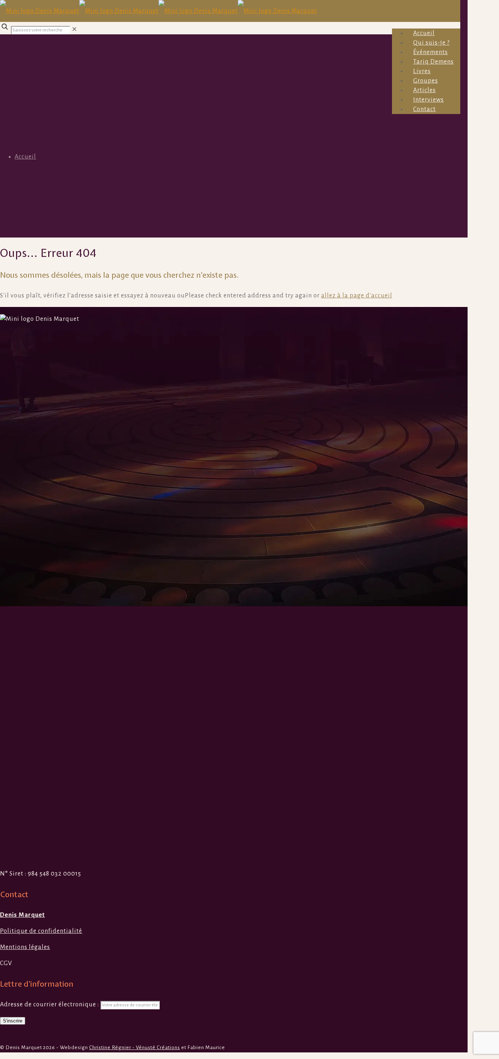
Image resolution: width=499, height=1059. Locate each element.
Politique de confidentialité (41, 931)
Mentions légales (25, 947)
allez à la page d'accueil (356, 295)
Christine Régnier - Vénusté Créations (134, 1047)
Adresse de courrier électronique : (50, 1004)
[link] (74, 29)
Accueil (25, 156)
